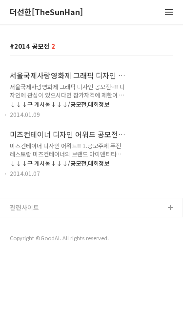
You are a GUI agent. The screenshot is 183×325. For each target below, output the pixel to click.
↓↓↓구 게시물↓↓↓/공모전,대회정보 (59, 104)
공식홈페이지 (27, 224)
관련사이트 (24, 207)
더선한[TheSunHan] (46, 12)
